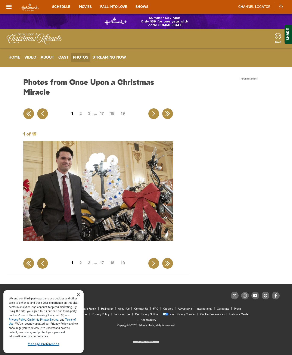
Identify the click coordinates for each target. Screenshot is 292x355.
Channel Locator (254, 7)
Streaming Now (109, 57)
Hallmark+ (107, 309)
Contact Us (141, 309)
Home (14, 57)
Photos (80, 57)
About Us (124, 309)
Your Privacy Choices (183, 314)
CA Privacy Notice (146, 314)
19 (123, 114)
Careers (168, 309)
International (204, 309)
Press (237, 309)
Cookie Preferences (212, 314)
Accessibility (148, 320)
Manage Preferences (43, 344)
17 (102, 114)
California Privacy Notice (42, 319)
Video (30, 57)
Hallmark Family (86, 309)
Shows (142, 7)
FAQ (156, 309)
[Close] (78, 294)
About (47, 57)
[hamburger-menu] (9, 6)
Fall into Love (113, 7)
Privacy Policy (100, 314)
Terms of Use (122, 314)
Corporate (223, 309)
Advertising (185, 309)
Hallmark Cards (238, 314)
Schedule (61, 7)
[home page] (29, 7)
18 (112, 114)
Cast (63, 57)
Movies (85, 7)
